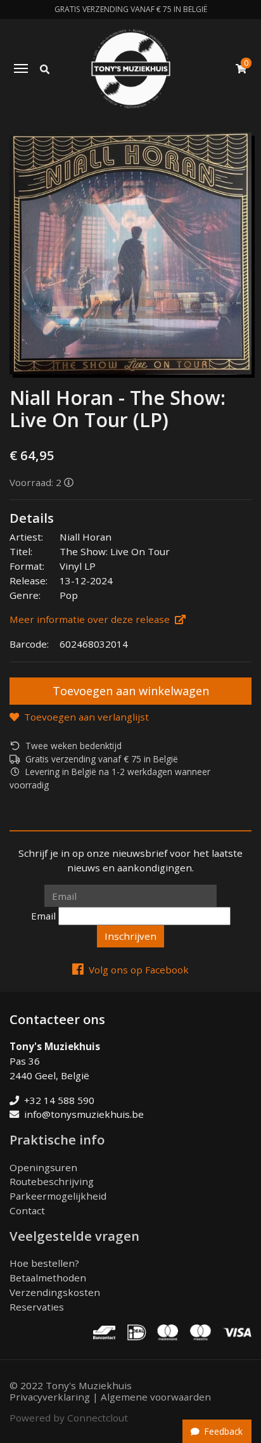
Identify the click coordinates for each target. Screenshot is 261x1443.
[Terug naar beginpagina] (130, 68)
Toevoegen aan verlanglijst (86, 716)
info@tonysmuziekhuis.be (84, 1114)
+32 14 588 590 (59, 1100)
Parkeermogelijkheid (58, 1196)
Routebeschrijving (52, 1181)
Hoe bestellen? (44, 1263)
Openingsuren (43, 1167)
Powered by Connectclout (69, 1417)
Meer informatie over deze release (90, 619)
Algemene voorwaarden (156, 1396)
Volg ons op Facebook (139, 969)
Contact (27, 1210)
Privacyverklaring (50, 1396)
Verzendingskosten (55, 1292)
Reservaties (37, 1306)
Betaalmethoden (48, 1277)
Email (43, 915)
